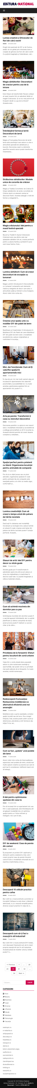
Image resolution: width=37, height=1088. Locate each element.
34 (14, 973)
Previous (11, 965)
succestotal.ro (8, 1055)
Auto (6, 994)
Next (21, 973)
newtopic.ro (7, 1027)
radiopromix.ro (8, 1058)
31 (19, 969)
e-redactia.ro (7, 1030)
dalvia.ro (6, 1046)
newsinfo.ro (7, 1071)
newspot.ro (7, 1043)
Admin (4, 43)
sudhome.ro (7, 1052)
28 (29, 965)
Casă (6, 1003)
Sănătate (7, 1015)
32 (24, 969)
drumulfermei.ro (8, 1064)
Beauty (7, 997)
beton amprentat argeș (11, 1049)
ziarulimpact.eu (8, 1061)
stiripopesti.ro (8, 1033)
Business (8, 1000)
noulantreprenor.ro (9, 1074)
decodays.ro (7, 1037)
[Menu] (4, 10)
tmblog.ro (6, 1067)
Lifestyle (7, 1009)
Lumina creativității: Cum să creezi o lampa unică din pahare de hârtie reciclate (18, 514)
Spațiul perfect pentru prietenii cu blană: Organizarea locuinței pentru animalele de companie (17, 465)
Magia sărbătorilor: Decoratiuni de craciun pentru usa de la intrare (17, 84)
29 (7, 969)
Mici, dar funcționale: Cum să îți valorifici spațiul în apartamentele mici (18, 370)
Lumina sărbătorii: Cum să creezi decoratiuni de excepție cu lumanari (18, 275)
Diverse (7, 1006)
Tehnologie (8, 1018)
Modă (7, 1012)
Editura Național (24, 1081)
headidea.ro (7, 1040)
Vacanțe (8, 1021)
